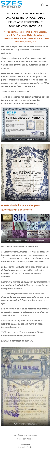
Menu (47, 4)
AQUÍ (26, 91)
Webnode (30, 439)
